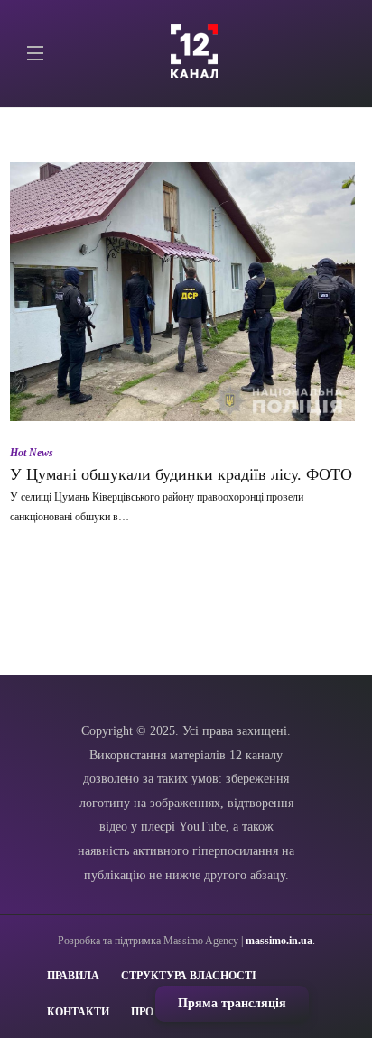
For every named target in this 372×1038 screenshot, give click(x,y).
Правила (73, 975)
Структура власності (188, 975)
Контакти (78, 1012)
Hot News (31, 452)
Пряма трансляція (232, 1003)
